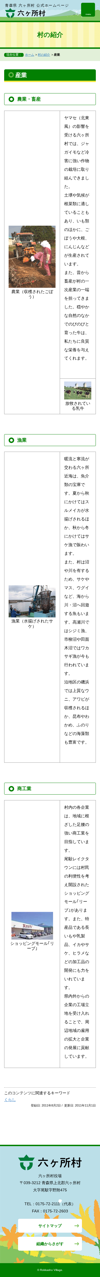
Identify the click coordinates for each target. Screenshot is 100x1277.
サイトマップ (50, 1225)
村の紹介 (44, 54)
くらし (10, 1099)
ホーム (29, 54)
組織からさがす (50, 1244)
